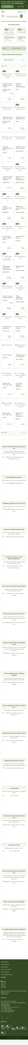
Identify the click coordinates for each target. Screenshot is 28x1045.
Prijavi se (20, 11)
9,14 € (23, 218)
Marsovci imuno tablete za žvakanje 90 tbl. (20, 178)
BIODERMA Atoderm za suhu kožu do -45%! (14, 503)
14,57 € (9, 248)
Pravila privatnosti (5, 964)
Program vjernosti (5, 972)
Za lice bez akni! (14, 788)
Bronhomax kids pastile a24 (7, 327)
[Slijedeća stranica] (25, 66)
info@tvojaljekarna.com (9, 1010)
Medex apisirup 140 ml (20, 267)
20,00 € (9, 308)
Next (25, 48)
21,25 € (23, 337)
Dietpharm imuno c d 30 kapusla (20, 355)
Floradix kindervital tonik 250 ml (7, 208)
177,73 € (9, 424)
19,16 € (23, 129)
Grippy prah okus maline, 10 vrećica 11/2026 (8, 85)
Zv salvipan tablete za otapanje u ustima (19, 385)
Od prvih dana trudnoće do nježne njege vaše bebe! (14, 480)
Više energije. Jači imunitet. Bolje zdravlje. (14, 710)
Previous (3, 48)
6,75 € (9, 99)
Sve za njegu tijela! (14, 845)
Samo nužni (20, 6)
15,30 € (23, 188)
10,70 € (22, 364)
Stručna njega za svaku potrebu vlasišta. (14, 733)
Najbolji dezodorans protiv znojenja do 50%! (14, 871)
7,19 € (23, 248)
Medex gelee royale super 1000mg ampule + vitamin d (8, 268)
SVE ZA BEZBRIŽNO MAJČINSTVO (14, 477)
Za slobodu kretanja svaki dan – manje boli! (14, 816)
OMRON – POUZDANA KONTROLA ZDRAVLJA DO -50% (14, 447)
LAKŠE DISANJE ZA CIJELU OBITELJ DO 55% (14, 613)
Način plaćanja (4, 967)
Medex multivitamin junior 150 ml (19, 297)
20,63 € (9, 278)
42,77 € (9, 187)
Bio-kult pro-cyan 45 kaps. (21, 327)
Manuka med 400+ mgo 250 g (7, 384)
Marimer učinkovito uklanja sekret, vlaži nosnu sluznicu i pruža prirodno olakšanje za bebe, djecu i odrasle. (14, 618)
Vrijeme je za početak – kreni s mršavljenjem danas (14, 557)
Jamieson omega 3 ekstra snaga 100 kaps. (7, 178)
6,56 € (23, 278)
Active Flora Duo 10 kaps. (20, 237)
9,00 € (9, 128)
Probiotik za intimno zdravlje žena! (14, 529)
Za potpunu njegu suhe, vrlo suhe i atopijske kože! (14, 506)
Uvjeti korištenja (4, 961)
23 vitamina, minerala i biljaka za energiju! (14, 929)
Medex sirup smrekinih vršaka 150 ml (20, 208)
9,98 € (23, 424)
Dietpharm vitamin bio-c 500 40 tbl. (7, 148)
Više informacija (19, 3)
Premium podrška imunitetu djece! (14, 760)
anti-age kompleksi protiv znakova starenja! (14, 674)
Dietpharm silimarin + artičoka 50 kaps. (20, 85)
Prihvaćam (7, 6)
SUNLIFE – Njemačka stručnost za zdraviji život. (14, 706)
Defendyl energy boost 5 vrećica (20, 147)
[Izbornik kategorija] (3, 16)
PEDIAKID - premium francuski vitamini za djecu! (14, 643)
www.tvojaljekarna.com (9, 1011)
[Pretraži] (21, 16)
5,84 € (9, 337)
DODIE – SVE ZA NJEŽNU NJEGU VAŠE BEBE (14, 901)
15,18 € (23, 99)
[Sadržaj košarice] (5, 98)
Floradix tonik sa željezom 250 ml (20, 118)
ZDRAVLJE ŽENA (16, 48)
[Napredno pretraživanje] (25, 16)
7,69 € (23, 308)
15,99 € (9, 218)
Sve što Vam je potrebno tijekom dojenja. (14, 586)
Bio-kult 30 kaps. (7, 355)
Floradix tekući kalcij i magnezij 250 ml (7, 238)
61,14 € (9, 394)
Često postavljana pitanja (7, 974)
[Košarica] (25, 12)
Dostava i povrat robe (6, 969)
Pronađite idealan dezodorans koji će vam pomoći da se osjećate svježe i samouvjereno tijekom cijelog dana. (14, 877)
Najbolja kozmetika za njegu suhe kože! (14, 848)
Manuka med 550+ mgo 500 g (7, 413)
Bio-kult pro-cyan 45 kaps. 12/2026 (7, 296)
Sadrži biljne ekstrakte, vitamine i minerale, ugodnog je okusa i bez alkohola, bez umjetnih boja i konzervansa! (14, 649)
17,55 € (9, 364)
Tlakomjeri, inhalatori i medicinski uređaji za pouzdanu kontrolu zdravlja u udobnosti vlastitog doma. (14, 453)
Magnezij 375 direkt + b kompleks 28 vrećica (19, 414)
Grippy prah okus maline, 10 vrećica (8, 118)
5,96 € (23, 394)
